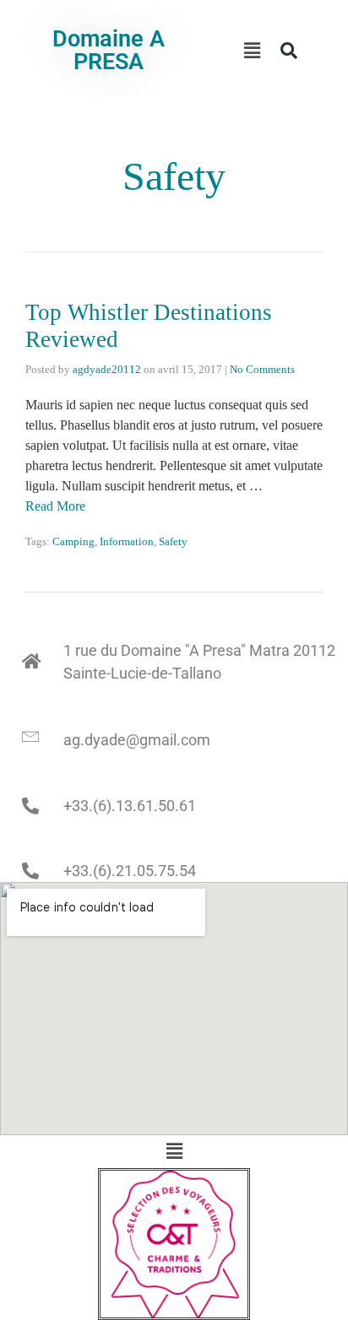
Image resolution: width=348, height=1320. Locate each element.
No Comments (262, 369)
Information (127, 541)
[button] (251, 51)
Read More (55, 506)
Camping (73, 541)
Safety (173, 541)
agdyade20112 (107, 369)
